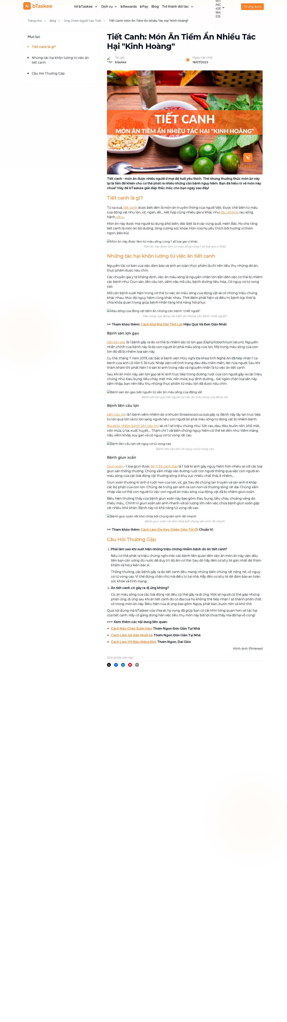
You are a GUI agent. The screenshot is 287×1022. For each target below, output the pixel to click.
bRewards (129, 6)
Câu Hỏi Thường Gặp (48, 73)
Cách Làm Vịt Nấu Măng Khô (133, 642)
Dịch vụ (107, 6)
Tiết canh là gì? (44, 47)
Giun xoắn (115, 466)
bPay (144, 6)
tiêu (120, 217)
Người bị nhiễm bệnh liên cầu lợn (133, 426)
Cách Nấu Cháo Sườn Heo (131, 628)
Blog (155, 6)
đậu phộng (229, 212)
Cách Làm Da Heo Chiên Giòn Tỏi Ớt (169, 529)
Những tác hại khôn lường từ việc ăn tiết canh (60, 60)
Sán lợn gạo (116, 342)
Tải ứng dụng (252, 6)
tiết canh (130, 207)
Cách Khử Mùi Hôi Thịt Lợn (162, 324)
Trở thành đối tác (175, 6)
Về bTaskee (83, 6)
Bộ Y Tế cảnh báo (164, 466)
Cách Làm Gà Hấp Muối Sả (132, 635)
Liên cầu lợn (116, 414)
